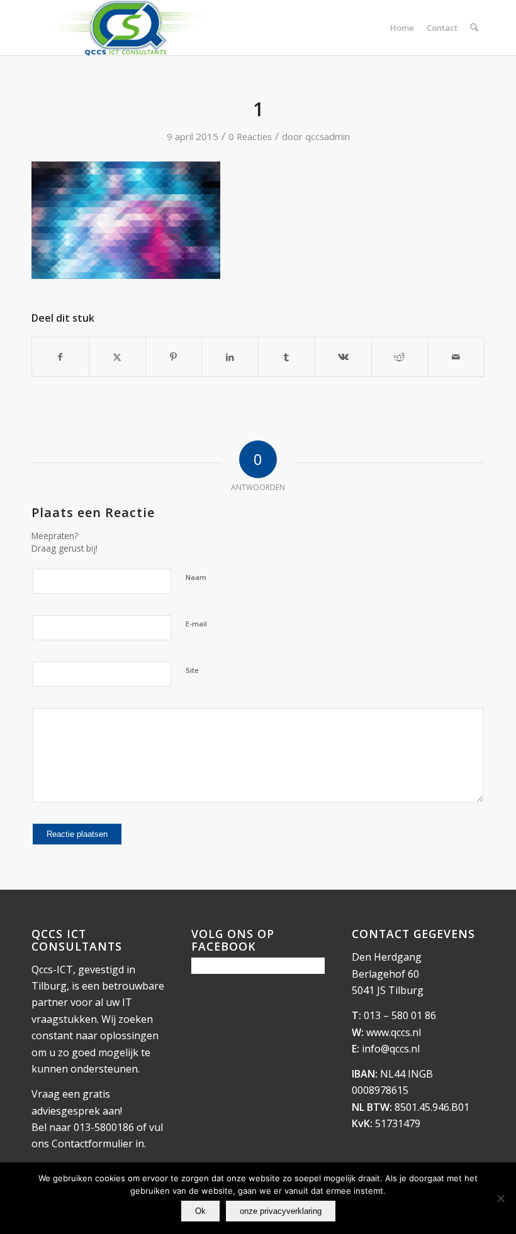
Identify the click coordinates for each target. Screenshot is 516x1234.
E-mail (196, 623)
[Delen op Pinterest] (174, 356)
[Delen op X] (117, 356)
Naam (196, 577)
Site (192, 670)
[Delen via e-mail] (456, 356)
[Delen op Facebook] (60, 356)
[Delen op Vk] (343, 356)
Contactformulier (92, 1143)
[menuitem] (402, 27)
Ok (200, 1211)
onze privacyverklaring (281, 1211)
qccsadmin (327, 136)
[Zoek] (474, 27)
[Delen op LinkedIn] (230, 356)
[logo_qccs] (127, 27)
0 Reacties (250, 136)
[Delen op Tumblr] (287, 356)
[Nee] (500, 1198)
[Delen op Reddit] (400, 356)
